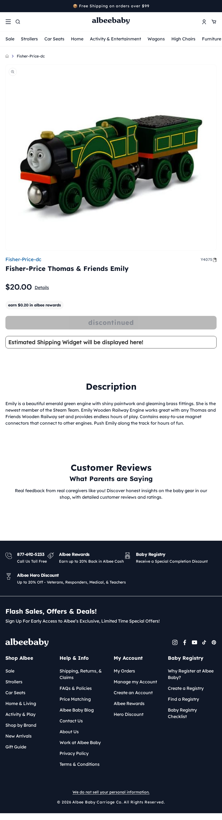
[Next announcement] (215, 6)
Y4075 (206, 259)
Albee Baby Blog (77, 710)
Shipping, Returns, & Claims (81, 674)
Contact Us (71, 720)
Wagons (156, 38)
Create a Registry (186, 688)
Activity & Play (20, 714)
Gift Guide (15, 746)
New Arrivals (18, 736)
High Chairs (183, 38)
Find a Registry (183, 699)
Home (77, 38)
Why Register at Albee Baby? (191, 674)
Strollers (29, 38)
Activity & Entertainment (115, 38)
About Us (69, 731)
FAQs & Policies (76, 688)
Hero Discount (128, 714)
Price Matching (75, 699)
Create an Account (133, 692)
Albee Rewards (129, 703)
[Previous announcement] (7, 6)
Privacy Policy (74, 753)
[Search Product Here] (18, 21)
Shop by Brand (20, 725)
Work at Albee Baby (80, 742)
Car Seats (54, 38)
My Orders (124, 671)
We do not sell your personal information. (111, 792)
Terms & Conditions (80, 764)
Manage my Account (135, 681)
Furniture (211, 38)
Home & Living (20, 703)
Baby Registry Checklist (182, 713)
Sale (9, 38)
